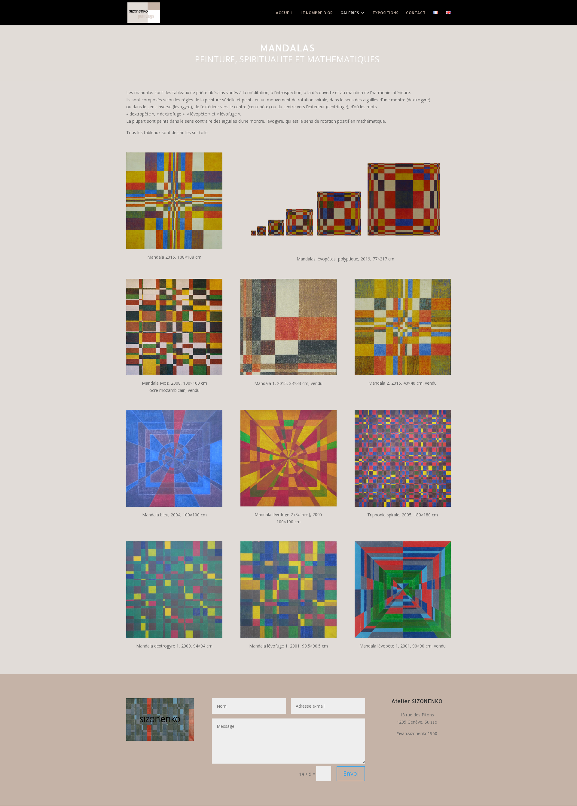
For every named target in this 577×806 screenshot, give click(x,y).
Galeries (349, 13)
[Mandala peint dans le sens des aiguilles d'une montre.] (174, 636)
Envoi (351, 773)
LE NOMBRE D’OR (317, 13)
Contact (416, 13)
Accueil (284, 13)
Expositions (385, 13)
